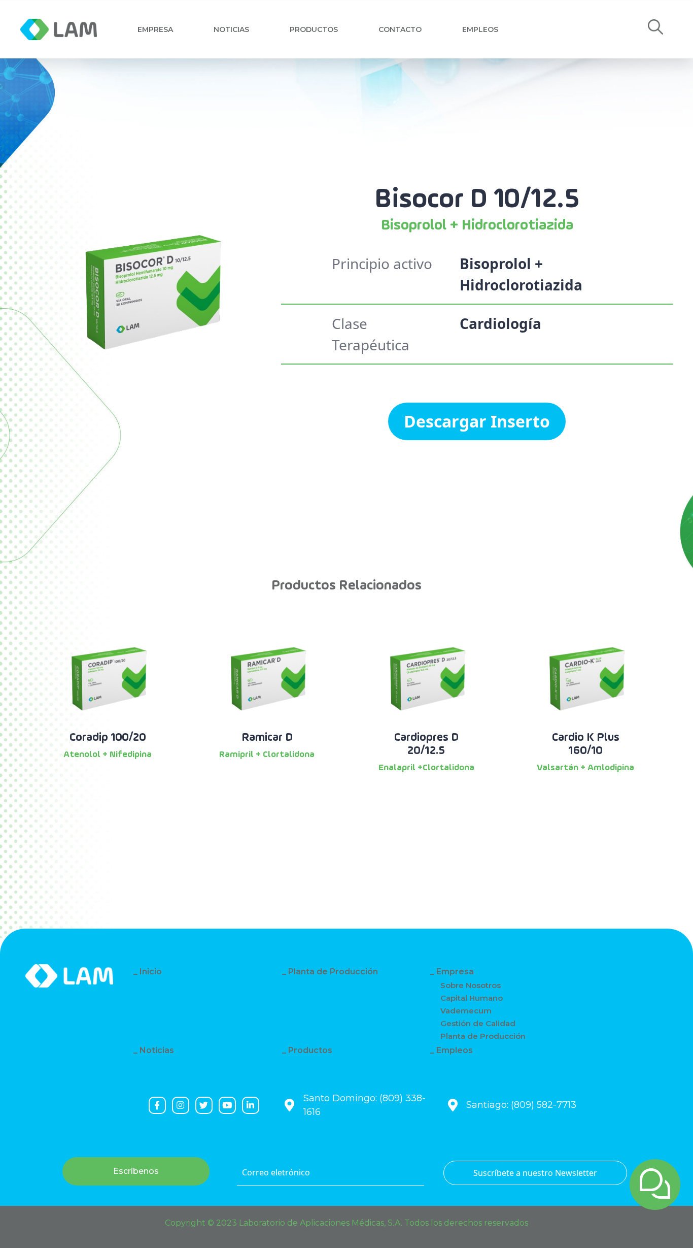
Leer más (108, 781)
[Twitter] (204, 1105)
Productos (314, 29)
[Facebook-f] (157, 1105)
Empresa (155, 29)
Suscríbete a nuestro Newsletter (535, 1172)
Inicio (151, 971)
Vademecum (466, 1010)
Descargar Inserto (477, 421)
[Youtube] (227, 1105)
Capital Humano (471, 998)
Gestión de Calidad (477, 1023)
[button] (655, 29)
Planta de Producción (333, 971)
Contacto (400, 29)
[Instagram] (180, 1105)
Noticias (231, 29)
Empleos (480, 29)
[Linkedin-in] (250, 1105)
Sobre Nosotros (470, 985)
